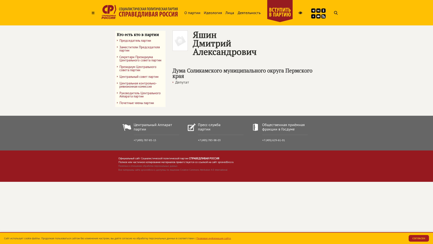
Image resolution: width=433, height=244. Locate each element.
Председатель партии (135, 40)
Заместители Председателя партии (139, 48)
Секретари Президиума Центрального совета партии (140, 58)
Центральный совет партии (138, 77)
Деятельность (248, 12)
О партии (192, 12)
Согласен (418, 238)
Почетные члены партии (136, 103)
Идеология (213, 12)
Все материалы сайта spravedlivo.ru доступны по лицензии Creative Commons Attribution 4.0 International (172, 169)
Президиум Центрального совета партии (137, 68)
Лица (229, 12)
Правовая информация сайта (213, 238)
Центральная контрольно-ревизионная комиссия (138, 84)
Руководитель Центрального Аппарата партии (140, 94)
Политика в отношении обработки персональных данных (147, 165)
